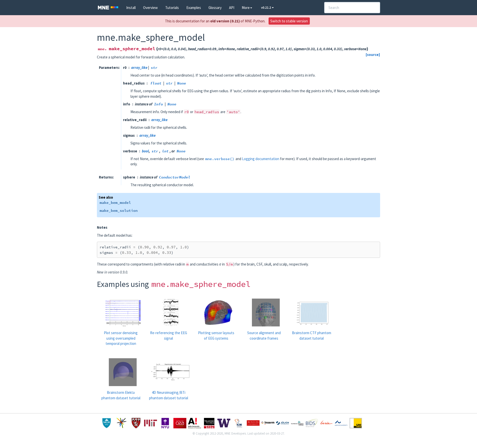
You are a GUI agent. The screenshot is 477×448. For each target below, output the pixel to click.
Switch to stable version (289, 21)
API (231, 7)
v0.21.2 (266, 7)
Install (131, 7)
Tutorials (172, 7)
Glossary (215, 7)
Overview (150, 7)
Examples (193, 7)
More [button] (246, 7)
